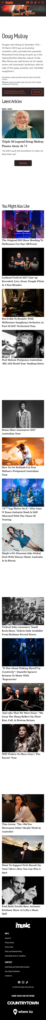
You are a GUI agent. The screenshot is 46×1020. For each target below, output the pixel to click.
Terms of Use (9, 947)
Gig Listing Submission (12, 971)
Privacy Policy (9, 942)
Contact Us (8, 976)
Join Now (36, 92)
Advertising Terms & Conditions (15, 956)
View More (23, 163)
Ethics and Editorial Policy (13, 951)
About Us (8, 938)
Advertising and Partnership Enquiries (17, 967)
